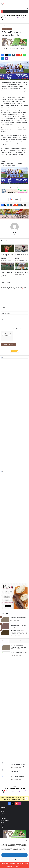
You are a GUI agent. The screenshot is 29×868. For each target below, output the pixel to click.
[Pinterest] (17, 55)
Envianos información (14, 187)
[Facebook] (2, 55)
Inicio (3, 25)
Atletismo (3, 822)
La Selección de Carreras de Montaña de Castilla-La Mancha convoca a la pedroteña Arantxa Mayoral (21, 255)
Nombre (3, 307)
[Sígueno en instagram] (27, 798)
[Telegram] (2, 58)
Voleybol (3, 813)
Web (2, 319)
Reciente (13, 641)
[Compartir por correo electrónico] (22, 205)
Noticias (9, 29)
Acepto (15, 855)
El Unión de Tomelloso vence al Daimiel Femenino (21, 271)
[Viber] (6, 58)
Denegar (14, 859)
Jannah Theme (4, 863)
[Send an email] (6, 48)
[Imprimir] (25, 205)
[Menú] (2, 8)
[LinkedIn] (9, 55)
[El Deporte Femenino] (5, 3)
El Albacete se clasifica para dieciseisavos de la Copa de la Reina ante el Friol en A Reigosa (18, 764)
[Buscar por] (27, 8)
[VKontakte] (19, 205)
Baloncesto (3, 818)
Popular (4, 641)
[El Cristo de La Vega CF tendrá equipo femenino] (6, 772)
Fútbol (7, 25)
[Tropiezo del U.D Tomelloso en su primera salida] (6, 706)
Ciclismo (3, 825)
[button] (27, 840)
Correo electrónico (6, 313)
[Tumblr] (13, 55)
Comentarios (23, 641)
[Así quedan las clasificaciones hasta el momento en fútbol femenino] (7, 266)
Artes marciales (5, 820)
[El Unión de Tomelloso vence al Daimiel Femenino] (21, 266)
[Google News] (14, 199)
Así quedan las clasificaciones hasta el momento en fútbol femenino (6, 273)
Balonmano (3, 816)
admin (4, 48)
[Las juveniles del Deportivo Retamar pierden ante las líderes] (5, 619)
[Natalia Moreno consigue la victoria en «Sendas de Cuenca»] (6, 778)
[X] (6, 55)
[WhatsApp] (24, 55)
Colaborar (14, 786)
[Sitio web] (14, 235)
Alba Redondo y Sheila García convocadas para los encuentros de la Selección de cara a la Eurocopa (7, 255)
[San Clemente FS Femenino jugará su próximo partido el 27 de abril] (5, 626)
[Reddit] (20, 55)
